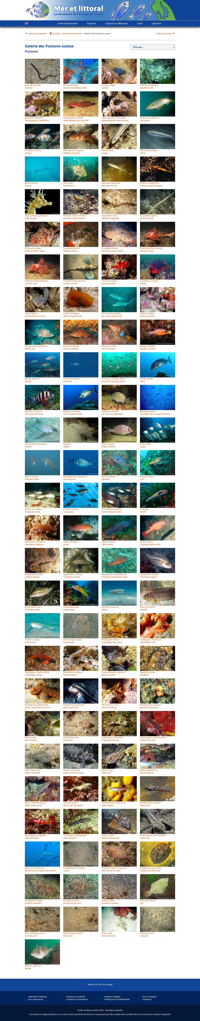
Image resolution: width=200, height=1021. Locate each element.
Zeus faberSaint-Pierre (68, 184)
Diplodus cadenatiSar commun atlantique (112, 412)
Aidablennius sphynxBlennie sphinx (72, 673)
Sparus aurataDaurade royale (32, 477)
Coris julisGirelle (144, 510)
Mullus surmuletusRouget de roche (33, 510)
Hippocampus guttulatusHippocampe (36, 216)
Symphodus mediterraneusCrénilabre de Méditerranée (114, 575)
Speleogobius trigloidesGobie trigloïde (36, 836)
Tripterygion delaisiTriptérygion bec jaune (112, 640)
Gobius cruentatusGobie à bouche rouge (73, 771)
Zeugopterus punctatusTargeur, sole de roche (150, 869)
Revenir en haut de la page (100, 984)
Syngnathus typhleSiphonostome (148, 216)
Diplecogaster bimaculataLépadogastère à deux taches (115, 119)
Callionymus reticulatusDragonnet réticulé (112, 738)
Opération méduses (37, 996)
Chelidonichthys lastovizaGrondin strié (36, 282)
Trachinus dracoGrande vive (32, 640)
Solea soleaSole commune (108, 934)
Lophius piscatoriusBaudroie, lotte (149, 86)
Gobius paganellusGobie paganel (148, 771)
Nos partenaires (35, 999)
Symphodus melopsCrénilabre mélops (149, 575)
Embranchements (68, 23)
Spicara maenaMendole (108, 477)
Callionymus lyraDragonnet (70, 738)
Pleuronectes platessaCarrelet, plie (35, 934)
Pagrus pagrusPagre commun (109, 445)
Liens (140, 23)
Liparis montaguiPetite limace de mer (72, 314)
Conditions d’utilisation (77, 999)
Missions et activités (75, 996)
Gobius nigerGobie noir (107, 771)
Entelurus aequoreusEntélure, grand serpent (151, 184)
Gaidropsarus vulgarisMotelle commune (73, 151)
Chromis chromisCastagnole (71, 510)
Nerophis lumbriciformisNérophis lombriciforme (74, 216)
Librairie (156, 23)
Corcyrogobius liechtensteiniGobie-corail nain (153, 738)
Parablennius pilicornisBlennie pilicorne (73, 706)
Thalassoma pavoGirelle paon (71, 608)
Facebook (146, 999)
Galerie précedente (37, 33)
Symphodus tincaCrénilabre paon (33, 608)
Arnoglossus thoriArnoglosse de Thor (72, 901)
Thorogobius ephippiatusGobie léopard (74, 836)
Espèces (91, 23)
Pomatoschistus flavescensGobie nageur (114, 804)
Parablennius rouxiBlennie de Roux (110, 706)
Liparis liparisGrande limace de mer (35, 314)
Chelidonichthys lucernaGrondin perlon (74, 282)
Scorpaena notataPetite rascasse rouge (34, 249)
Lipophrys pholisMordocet (147, 673)
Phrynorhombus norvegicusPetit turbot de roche (114, 869)
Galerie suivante (164, 33)
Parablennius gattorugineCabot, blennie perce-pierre (37, 706)
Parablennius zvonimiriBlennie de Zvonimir (150, 706)
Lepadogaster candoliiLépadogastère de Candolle (75, 119)
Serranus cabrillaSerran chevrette (71, 347)
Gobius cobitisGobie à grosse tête (110, 836)
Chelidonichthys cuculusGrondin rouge (151, 249)
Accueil (56, 33)
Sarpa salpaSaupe (145, 445)
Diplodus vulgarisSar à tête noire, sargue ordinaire (155, 412)
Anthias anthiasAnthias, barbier (147, 314)
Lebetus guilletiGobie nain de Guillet (73, 804)
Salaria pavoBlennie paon (31, 738)
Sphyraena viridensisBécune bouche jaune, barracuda (40, 869)
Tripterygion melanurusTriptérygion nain (151, 640)
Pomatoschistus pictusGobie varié (150, 804)
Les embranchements (72, 33)
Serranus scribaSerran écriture (109, 347)
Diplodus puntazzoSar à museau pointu (72, 412)
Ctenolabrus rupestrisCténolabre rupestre (35, 543)
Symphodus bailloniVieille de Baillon (34, 575)
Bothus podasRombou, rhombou (110, 901)
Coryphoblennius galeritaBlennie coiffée (113, 673)
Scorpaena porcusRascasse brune (71, 249)
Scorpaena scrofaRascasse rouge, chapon (113, 249)
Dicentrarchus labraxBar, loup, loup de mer (112, 314)
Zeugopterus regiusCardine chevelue (34, 901)
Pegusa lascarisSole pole (147, 934)
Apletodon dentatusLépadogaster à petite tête (37, 119)
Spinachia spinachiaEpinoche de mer (111, 184)
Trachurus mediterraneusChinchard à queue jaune (113, 380)
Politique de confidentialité (117, 999)
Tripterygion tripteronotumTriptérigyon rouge (37, 673)
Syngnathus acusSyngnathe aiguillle (110, 216)
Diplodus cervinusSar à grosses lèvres (34, 412)
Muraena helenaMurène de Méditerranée (74, 86)
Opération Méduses (116, 23)
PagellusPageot (67, 445)
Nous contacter (149, 996)
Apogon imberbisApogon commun (148, 347)
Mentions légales (112, 996)
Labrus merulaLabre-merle (108, 543)
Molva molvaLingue (107, 151)
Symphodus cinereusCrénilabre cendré (72, 575)
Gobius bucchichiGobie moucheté (33, 771)
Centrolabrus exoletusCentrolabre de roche (112, 510)
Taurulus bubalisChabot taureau (109, 282)
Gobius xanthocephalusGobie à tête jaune (35, 804)
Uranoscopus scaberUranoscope (72, 640)
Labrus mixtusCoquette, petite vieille (150, 543)
